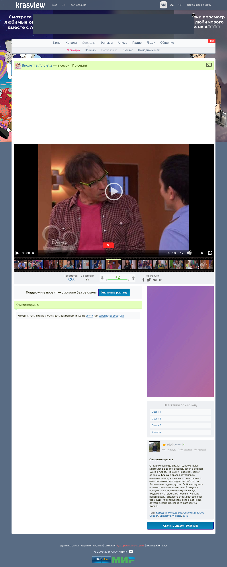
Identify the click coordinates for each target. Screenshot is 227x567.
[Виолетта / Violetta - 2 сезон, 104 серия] (20, 264)
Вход (54, 4)
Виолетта (165, 515)
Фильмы (106, 42)
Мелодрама (175, 512)
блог (164, 545)
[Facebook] (143, 279)
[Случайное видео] (171, 5)
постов (188, 449)
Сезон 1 (156, 411)
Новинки (90, 50)
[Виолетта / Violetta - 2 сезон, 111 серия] (129, 264)
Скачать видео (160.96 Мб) (180, 526)
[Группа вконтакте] (163, 7)
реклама (110, 545)
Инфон (122, 551)
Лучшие (128, 50)
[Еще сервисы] (160, 279)
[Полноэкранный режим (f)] (209, 253)
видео (173, 449)
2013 (185, 515)
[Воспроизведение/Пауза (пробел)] (17, 253)
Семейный (189, 512)
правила (86, 545)
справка (98, 545)
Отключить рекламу (199, 4)
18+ (180, 4)
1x (181, 253)
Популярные (109, 50)
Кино (57, 42)
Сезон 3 (156, 425)
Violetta (176, 515)
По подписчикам (149, 50)
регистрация (78, 4)
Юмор (200, 512)
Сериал (153, 515)
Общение (167, 42)
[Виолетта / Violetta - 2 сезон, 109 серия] (97, 264)
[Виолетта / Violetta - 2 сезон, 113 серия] (160, 264)
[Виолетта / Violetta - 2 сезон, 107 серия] (66, 264)
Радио (137, 42)
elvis (168, 445)
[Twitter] (148, 279)
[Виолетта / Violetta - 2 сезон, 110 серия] (113, 264)
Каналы (71, 42)
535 (71, 279)
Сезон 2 (156, 418)
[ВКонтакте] (154, 279)
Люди (151, 42)
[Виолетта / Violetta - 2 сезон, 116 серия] (207, 264)
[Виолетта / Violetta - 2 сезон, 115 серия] (191, 264)
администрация (69, 545)
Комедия (161, 512)
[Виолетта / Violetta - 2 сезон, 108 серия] (82, 264)
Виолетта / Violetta (37, 65)
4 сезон (156, 432)
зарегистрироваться (111, 315)
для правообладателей (130, 545)
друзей (202, 449)
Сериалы (88, 42)
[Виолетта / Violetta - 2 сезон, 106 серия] (51, 264)
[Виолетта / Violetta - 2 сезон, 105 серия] (35, 264)
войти (89, 315)
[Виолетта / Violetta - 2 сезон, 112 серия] (145, 264)
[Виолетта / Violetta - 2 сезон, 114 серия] (176, 264)
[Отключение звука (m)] (189, 253)
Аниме (122, 42)
